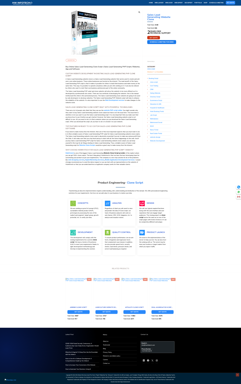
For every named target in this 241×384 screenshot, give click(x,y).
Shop (205, 2)
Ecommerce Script (156, 100)
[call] (238, 187)
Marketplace (154, 119)
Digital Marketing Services (94, 160)
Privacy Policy (107, 352)
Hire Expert (178, 2)
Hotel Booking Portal (157, 111)
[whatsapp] (238, 191)
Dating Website (155, 93)
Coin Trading (154, 86)
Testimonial (106, 345)
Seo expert (189, 2)
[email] (238, 196)
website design (155, 137)
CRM (151, 89)
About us (105, 341)
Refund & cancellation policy (111, 356)
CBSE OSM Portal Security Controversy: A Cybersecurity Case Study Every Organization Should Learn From (82, 346)
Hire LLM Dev (159, 2)
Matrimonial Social (156, 122)
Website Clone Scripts (87, 145)
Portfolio (198, 2)
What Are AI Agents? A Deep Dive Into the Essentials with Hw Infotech (81, 353)
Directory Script (155, 97)
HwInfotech (70, 153)
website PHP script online (113, 110)
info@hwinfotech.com (148, 345)
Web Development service (114, 100)
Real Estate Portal (156, 133)
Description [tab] (71, 60)
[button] (139, 12)
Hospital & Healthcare (157, 108)
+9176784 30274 (147, 351)
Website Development (157, 141)
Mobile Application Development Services (120, 160)
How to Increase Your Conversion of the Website (80, 365)
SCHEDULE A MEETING (216, 2)
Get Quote (230, 2)
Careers (105, 359)
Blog (104, 348)
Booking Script (153, 78)
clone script (151, 69)
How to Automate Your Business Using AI (78, 369)
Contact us (106, 363)
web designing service (76, 160)
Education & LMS (155, 104)
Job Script (153, 115)
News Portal (154, 130)
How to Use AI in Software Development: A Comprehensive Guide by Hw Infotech (78, 360)
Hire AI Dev (169, 2)
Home (151, 2)
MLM (152, 126)
